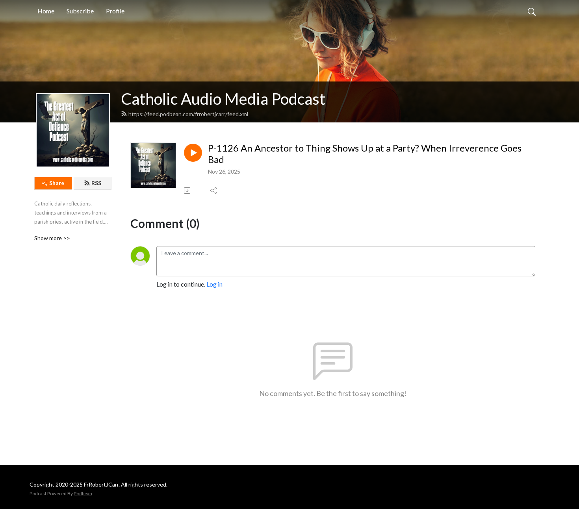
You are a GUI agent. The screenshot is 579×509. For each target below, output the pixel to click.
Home (45, 11)
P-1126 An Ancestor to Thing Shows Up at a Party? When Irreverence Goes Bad (364, 154)
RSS (96, 183)
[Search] (532, 11)
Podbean (83, 493)
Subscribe (80, 11)
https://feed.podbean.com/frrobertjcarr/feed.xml (188, 114)
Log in (214, 284)
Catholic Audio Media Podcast (223, 98)
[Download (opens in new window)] (187, 190)
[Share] (214, 190)
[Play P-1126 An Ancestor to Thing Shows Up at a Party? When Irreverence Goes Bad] (193, 153)
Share (56, 183)
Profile (115, 11)
